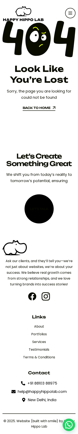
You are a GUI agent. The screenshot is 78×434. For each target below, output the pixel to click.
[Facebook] (32, 296)
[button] (69, 425)
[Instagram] (46, 296)
